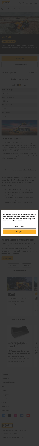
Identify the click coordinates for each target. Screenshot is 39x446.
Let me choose (19, 226)
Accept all (19, 232)
